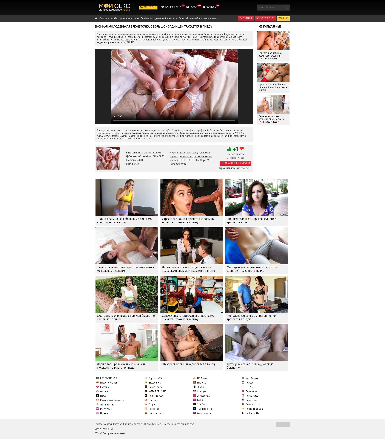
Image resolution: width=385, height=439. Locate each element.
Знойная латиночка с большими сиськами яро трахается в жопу (124, 221)
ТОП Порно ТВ (204, 409)
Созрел (152, 405)
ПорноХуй (202, 383)
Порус (103, 396)
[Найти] (287, 8)
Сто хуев (201, 391)
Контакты (108, 429)
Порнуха (210, 7)
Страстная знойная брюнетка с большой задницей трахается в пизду (188, 221)
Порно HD (105, 392)
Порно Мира (252, 396)
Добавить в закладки (236, 163)
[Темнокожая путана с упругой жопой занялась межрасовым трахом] (273, 104)
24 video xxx (203, 396)
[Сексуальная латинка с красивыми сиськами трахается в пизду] (273, 40)
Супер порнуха (156, 413)
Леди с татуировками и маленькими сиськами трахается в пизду (121, 366)
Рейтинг (247, 18)
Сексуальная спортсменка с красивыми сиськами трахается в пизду (188, 317)
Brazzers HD (155, 383)
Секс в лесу (192, 153)
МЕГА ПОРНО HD (157, 391)
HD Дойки (202, 378)
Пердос (249, 383)
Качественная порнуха (112, 400)
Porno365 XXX (156, 396)
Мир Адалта (252, 378)
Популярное (266, 18)
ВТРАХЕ (250, 387)
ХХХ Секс (202, 405)
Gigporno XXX (155, 378)
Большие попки (153, 153)
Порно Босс (251, 400)
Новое (193, 7)
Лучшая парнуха (254, 409)
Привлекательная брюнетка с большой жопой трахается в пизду (273, 87)
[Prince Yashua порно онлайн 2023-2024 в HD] (115, 7)
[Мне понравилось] (229, 149)
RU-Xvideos (106, 409)
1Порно (200, 387)
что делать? (243, 168)
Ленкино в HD (107, 405)
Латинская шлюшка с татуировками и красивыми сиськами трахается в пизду (188, 269)
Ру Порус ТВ (252, 413)
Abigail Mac (205, 160)
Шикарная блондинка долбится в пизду (188, 364)
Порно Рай (154, 409)
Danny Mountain (178, 164)
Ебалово (104, 387)
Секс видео (154, 400)
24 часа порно (204, 413)
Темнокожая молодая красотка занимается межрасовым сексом (125, 269)
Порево (104, 413)
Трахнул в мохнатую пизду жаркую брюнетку (250, 366)
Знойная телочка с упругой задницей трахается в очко (251, 221)
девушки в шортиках (189, 156)
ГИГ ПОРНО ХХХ (108, 378)
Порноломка (252, 391)
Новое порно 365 (108, 383)
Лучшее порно (173, 7)
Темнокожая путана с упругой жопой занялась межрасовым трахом (271, 119)
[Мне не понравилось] (241, 149)
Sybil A (181, 153)
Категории (149, 7)
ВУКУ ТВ (201, 400)
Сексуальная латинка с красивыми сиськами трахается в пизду (270, 56)
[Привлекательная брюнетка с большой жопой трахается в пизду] (273, 72)
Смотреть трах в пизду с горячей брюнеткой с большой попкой (126, 317)
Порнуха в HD (253, 405)
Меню (284, 18)
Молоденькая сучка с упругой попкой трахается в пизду (252, 317)
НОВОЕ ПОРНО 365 (189, 160)
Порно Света (155, 387)
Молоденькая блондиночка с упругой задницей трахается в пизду (252, 269)
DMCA (98, 429)
